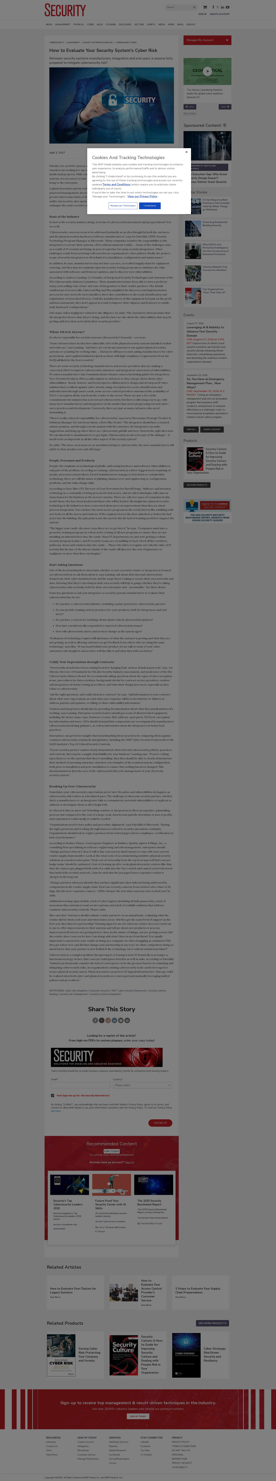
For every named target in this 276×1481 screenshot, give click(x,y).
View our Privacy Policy (142, 196)
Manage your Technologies (123, 205)
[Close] (186, 152)
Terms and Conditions (116, 184)
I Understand (150, 205)
